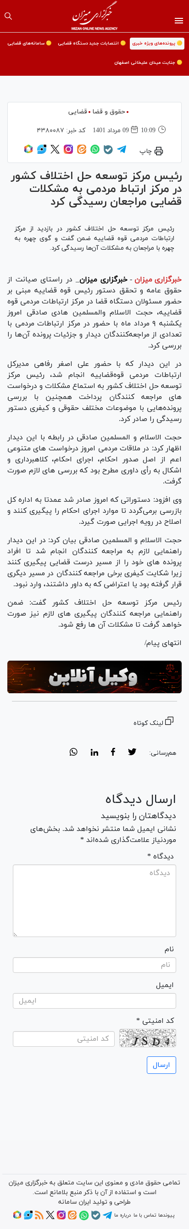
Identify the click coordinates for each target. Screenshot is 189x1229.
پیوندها (166, 1215)
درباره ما (122, 1215)
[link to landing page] (95, 16)
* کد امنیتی (155, 1021)
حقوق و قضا (108, 111)
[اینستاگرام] (68, 152)
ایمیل (165, 985)
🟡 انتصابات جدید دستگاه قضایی (92, 43)
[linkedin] (94, 753)
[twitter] (132, 753)
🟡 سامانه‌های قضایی (29, 43)
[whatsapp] (74, 753)
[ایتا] (81, 152)
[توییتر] (55, 152)
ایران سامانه (74, 1202)
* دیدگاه (160, 857)
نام (169, 949)
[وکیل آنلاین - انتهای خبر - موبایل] (94, 677)
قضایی (77, 111)
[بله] (108, 153)
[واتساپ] (95, 152)
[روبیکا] (28, 152)
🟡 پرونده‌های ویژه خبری (157, 43)
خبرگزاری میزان (158, 280)
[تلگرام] (121, 152)
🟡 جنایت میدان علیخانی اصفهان (148, 62)
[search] (8, 16)
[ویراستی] (41, 152)
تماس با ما (144, 1215)
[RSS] (39, 1218)
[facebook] (113, 753)
